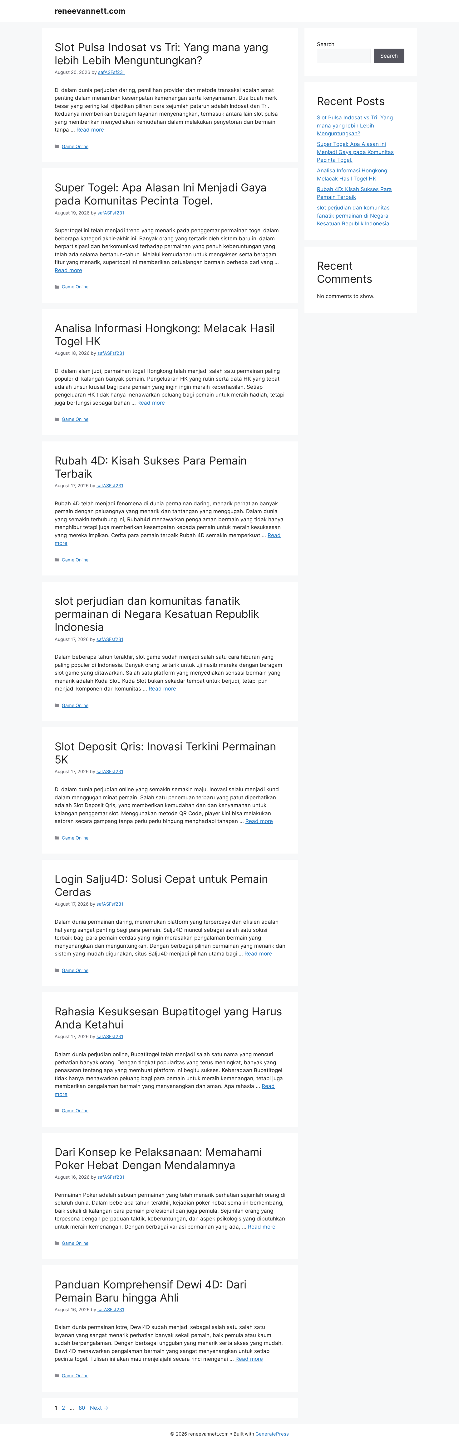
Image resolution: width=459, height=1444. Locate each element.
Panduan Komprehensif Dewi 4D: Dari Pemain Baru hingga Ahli (150, 1291)
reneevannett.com (90, 11)
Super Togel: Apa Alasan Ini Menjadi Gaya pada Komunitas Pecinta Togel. (161, 194)
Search (325, 44)
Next (99, 1408)
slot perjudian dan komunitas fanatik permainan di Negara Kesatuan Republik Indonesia (157, 613)
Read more (90, 130)
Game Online (75, 146)
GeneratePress (272, 1434)
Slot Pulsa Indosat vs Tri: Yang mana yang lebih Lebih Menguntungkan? (161, 54)
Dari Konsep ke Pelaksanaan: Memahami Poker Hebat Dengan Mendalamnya (158, 1158)
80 (82, 1408)
